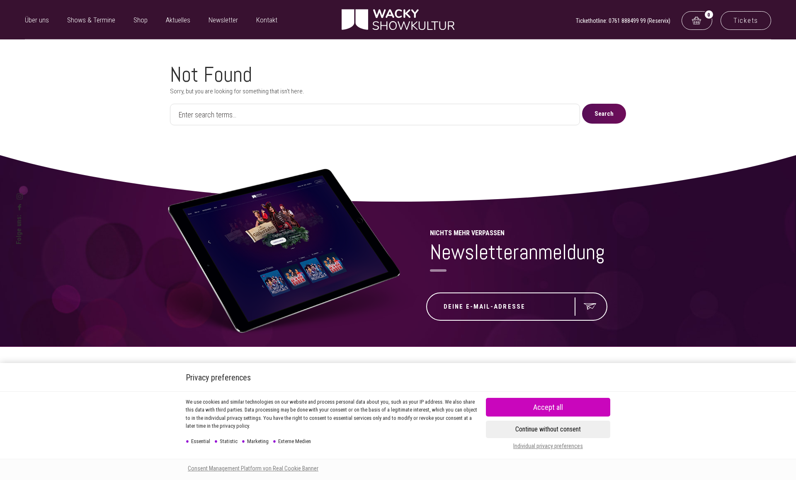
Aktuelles (178, 20)
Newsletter (223, 20)
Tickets (745, 20)
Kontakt (266, 20)
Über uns (37, 20)
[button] (548, 429)
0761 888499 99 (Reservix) (639, 20)
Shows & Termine (91, 20)
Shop (140, 20)
